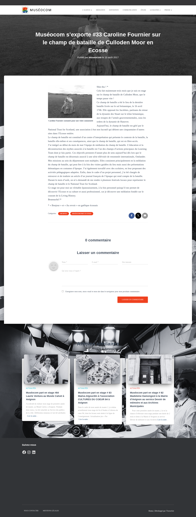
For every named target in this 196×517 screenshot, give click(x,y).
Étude (143, 10)
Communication (130, 10)
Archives (63, 213)
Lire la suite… (32, 416)
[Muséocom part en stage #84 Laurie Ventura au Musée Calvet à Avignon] (46, 369)
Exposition (114, 10)
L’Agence (86, 10)
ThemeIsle (170, 511)
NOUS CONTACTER (31, 511)
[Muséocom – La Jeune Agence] (36, 10)
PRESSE (168, 10)
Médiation (100, 10)
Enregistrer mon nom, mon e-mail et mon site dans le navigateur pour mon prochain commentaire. (102, 292)
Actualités (31, 388)
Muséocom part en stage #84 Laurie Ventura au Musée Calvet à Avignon (45, 396)
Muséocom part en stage (81, 213)
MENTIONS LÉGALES (51, 511)
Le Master (154, 10)
